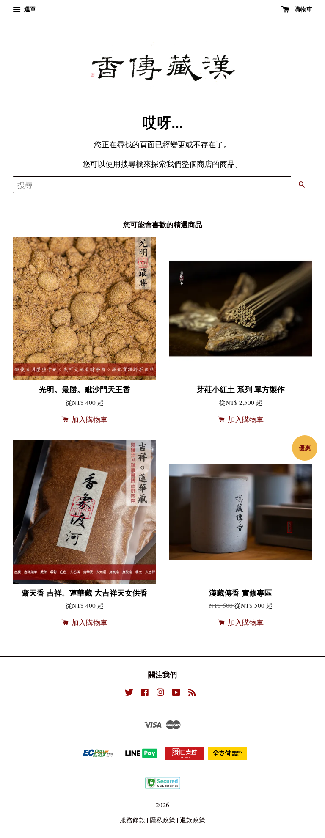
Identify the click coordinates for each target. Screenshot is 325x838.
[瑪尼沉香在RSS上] (192, 693)
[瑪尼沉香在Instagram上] (160, 693)
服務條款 (132, 820)
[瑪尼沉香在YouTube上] (176, 693)
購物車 (302, 9)
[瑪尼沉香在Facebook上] (144, 693)
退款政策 (192, 820)
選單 (29, 9)
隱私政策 (162, 820)
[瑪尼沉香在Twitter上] (129, 693)
